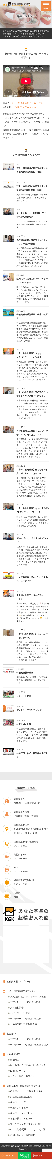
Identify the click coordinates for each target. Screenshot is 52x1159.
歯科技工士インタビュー (22, 1113)
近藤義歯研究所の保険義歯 (23, 1024)
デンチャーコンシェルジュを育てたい (29, 1044)
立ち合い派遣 (33, 1002)
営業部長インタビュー (21, 1118)
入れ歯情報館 (13, 1054)
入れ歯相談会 (17, 1007)
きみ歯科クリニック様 (25, 107)
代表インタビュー (19, 1107)
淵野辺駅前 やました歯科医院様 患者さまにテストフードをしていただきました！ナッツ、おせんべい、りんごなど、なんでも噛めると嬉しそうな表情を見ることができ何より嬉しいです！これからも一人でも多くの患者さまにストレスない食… (32, 487)
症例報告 (14, 1060)
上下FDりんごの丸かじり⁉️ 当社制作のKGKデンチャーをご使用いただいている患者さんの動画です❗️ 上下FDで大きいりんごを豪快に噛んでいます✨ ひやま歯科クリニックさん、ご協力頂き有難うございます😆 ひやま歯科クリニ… (33, 612)
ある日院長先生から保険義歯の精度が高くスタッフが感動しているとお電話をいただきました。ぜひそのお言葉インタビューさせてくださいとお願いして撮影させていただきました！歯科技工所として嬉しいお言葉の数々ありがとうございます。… (32, 257)
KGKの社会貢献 (18, 1129)
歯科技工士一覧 (18, 1102)
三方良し (14, 1039)
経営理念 (14, 1091)
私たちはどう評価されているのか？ (28, 1065)
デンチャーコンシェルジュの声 (25, 1018)
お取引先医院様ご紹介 (21, 1097)
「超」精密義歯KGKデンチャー (22, 991)
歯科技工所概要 (34, 1091)
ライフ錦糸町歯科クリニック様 (27, 103)
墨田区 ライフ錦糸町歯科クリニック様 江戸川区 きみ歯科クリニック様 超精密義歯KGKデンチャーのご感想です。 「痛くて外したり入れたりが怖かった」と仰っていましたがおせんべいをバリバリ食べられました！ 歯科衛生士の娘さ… (32, 651)
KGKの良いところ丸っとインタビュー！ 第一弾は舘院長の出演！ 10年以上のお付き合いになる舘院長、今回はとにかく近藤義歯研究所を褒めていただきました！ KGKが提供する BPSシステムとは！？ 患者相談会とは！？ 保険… (33, 556)
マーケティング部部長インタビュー (28, 1124)
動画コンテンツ (18, 1070)
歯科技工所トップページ (19, 981)
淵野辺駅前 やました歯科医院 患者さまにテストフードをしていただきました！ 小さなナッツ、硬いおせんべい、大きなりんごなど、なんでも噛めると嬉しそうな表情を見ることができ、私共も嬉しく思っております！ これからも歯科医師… (32, 448)
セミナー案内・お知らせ (22, 1076)
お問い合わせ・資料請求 (22, 1135)
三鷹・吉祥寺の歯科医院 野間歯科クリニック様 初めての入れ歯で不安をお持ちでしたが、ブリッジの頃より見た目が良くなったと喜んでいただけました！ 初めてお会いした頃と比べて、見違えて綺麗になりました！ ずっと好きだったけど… (32, 409)
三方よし (14, 1002)
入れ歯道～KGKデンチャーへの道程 (28, 997)
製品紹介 (11, 1033)
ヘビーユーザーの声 (20, 1013)
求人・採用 (39, 1129)
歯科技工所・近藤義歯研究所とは (23, 1086)
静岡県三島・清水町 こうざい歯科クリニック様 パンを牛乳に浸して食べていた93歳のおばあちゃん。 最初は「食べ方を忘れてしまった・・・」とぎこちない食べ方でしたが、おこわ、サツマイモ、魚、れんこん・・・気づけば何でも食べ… (32, 371)
